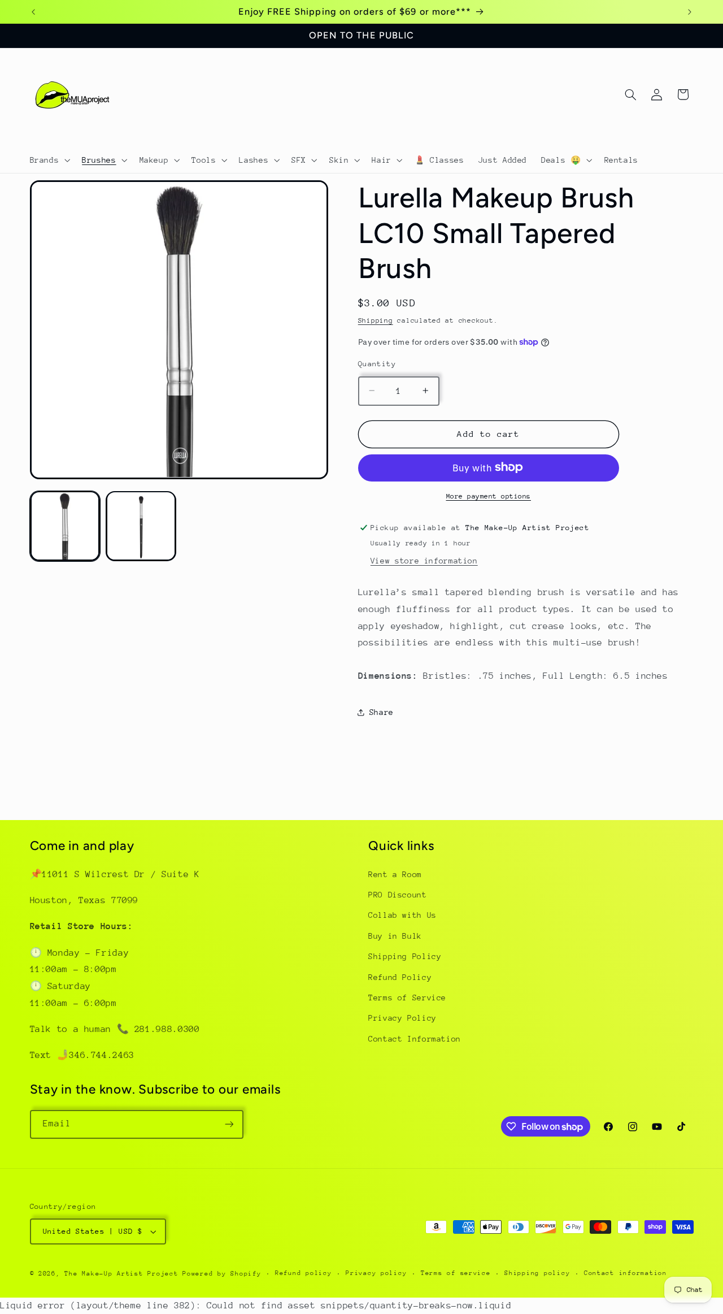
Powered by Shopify (221, 1273)
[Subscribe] (229, 1124)
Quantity (377, 363)
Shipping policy (537, 1273)
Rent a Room (395, 874)
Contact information (625, 1273)
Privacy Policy (402, 1017)
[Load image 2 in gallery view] (141, 526)
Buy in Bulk (395, 935)
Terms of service (456, 1273)
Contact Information (414, 1038)
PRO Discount (397, 894)
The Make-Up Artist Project (123, 1273)
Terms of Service (407, 997)
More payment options (489, 496)
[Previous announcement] (33, 12)
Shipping (375, 320)
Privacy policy (376, 1273)
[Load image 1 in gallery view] (65, 526)
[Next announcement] (689, 12)
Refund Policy (400, 977)
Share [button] (381, 712)
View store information (424, 560)
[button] (49, 160)
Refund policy (303, 1273)
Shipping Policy (404, 956)
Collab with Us (402, 915)
